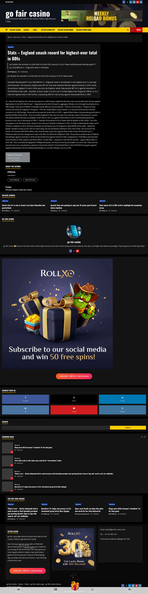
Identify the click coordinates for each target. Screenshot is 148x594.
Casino (26, 30)
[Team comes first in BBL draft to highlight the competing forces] (122, 200)
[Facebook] (70, 250)
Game (35, 30)
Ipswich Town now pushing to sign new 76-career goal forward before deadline (73, 206)
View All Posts (30, 180)
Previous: (19, 188)
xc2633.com (46, 514)
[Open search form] (128, 30)
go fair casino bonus (65, 30)
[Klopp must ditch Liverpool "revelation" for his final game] (124, 504)
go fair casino (28, 13)
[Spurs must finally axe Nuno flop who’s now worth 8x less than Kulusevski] (91, 504)
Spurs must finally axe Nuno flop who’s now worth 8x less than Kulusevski (89, 509)
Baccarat (10, 47)
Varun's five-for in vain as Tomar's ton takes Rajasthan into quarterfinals (23, 206)
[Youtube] (77, 250)
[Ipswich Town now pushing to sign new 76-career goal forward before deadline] (74, 200)
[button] (7, 30)
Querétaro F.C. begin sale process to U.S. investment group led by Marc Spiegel (7, 485)
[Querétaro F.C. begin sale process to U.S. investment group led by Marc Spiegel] (57, 504)
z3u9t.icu (55, 211)
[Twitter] (74, 250)
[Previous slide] (142, 437)
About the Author (14, 158)
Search (5, 422)
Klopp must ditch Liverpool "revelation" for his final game (7, 446)
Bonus (139, 30)
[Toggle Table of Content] (25, 155)
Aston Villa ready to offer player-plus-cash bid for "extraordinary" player (7, 459)
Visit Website (14, 180)
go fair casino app (48, 30)
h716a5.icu (13, 72)
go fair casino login (83, 30)
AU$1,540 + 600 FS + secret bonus (74, 376)
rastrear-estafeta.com (83, 514)
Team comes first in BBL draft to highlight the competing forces (120, 206)
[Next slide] (144, 437)
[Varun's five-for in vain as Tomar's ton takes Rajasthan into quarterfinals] (25, 200)
